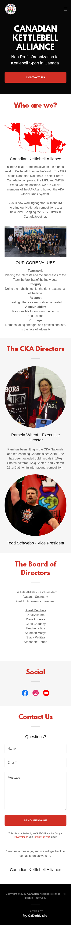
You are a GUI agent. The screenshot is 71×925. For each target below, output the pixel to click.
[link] (10, 9)
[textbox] (35, 748)
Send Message (35, 820)
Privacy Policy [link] (21, 837)
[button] (65, 9)
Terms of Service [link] (42, 837)
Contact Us (35, 77)
